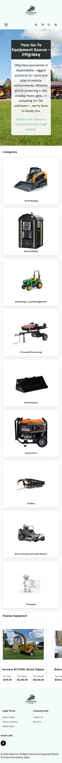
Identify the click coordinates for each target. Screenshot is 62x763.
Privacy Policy (9, 717)
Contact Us (38, 717)
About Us (37, 721)
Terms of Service (10, 721)
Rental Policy (8, 726)
